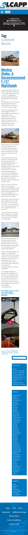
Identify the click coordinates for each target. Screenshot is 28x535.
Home (8, 508)
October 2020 (16, 419)
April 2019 (15, 441)
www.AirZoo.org (7, 286)
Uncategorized (16, 494)
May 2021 (15, 409)
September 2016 (17, 470)
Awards (14, 484)
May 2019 (15, 439)
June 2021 (15, 407)
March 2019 (16, 443)
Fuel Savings (16, 489)
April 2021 (15, 410)
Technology (15, 493)
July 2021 (15, 405)
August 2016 (16, 471)
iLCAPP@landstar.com (14, 21)
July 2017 (15, 461)
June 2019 (15, 438)
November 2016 (17, 466)
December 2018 (17, 448)
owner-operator (16, 352)
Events (14, 488)
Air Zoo (11, 351)
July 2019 (15, 436)
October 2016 (16, 468)
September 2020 (17, 421)
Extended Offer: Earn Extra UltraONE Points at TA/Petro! (19, 379)
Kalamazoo (15, 351)
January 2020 (16, 431)
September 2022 (17, 400)
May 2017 (15, 465)
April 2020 (15, 427)
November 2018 (17, 449)
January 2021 (16, 415)
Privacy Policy (14, 516)
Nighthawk (10, 352)
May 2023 (15, 397)
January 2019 (16, 446)
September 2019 (17, 432)
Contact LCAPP (14, 524)
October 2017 (16, 458)
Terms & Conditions (14, 520)
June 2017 (15, 463)
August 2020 (16, 422)
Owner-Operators (17, 491)
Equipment (13, 350)
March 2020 (16, 429)
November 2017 (17, 456)
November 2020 (17, 417)
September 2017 (17, 460)
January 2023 (16, 399)
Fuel (14, 508)
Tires (20, 508)
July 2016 (15, 473)
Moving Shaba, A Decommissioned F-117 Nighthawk (13, 77)
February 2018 (16, 454)
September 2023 (17, 395)
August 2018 (16, 453)
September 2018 (17, 451)
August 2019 (16, 434)
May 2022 (15, 402)
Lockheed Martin (4, 352)
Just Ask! (15, 369)
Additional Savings (19, 512)
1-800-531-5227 (14, 19)
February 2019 (16, 444)
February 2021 (16, 414)
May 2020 (15, 426)
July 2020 (15, 424)
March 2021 (16, 412)
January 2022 (16, 404)
